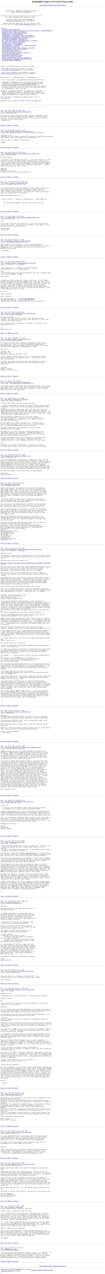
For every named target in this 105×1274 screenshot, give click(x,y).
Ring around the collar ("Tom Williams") (15, 49)
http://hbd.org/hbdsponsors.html (25, 24)
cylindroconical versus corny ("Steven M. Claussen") (18, 47)
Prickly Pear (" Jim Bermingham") (12, 34)
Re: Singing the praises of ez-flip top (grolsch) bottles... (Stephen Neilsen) (27, 30)
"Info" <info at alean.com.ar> (14, 1094)
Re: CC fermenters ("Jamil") (11, 50)
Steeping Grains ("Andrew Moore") (12, 43)
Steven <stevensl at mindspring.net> (16, 183)
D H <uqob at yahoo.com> (12, 902)
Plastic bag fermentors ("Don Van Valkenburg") (17, 57)
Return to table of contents (9, 125)
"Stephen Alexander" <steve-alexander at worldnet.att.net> (23, 549)
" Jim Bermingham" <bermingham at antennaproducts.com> (22, 217)
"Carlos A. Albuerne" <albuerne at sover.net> (19, 971)
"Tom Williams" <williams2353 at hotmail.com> (19, 801)
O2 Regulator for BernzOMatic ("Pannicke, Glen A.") (18, 36)
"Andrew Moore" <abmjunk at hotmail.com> (17, 456)
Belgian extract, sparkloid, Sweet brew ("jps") (17, 59)
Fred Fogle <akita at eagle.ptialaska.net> (18, 111)
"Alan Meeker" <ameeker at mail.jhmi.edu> (18, 240)
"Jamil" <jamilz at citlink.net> (15, 842)
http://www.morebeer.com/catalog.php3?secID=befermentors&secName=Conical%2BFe (26, 563)
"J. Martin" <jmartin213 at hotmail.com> (17, 382)
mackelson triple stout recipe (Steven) (14, 33)
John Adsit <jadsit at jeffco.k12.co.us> (17, 339)
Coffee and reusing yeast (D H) (12, 51)
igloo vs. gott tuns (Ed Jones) (12, 56)
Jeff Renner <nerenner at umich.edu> (16, 399)
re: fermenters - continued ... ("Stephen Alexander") (19, 45)
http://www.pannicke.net (27, 298)
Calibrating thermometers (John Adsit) (14, 39)
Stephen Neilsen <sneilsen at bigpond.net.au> (19, 131)
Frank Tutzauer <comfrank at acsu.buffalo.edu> (19, 989)
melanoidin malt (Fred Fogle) (11, 29)
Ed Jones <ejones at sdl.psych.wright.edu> (18, 1132)
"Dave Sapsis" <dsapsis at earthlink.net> (18, 711)
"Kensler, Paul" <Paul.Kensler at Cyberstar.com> (20, 313)
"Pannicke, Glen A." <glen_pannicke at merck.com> (20, 263)
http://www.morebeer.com (29, 853)
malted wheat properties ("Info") (12, 55)
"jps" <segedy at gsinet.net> (14, 1207)
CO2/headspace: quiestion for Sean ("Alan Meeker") (18, 35)
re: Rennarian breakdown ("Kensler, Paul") (15, 38)
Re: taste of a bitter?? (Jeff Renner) (14, 41)
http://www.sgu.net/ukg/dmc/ (11, 70)
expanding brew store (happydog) (12, 44)
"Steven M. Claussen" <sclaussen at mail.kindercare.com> (23, 747)
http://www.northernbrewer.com (15, 20)
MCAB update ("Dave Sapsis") (11, 46)
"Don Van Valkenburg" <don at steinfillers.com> (20, 1164)
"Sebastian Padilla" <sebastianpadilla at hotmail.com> (22, 153)
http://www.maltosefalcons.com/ (12, 73)
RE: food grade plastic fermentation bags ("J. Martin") (20, 40)
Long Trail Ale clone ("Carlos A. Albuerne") (16, 52)
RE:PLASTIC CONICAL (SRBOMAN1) (11, 60)
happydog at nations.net (12, 484)
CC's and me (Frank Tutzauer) (11, 54)
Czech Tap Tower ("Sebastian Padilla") (14, 31)
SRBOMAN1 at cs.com (10, 1249)
